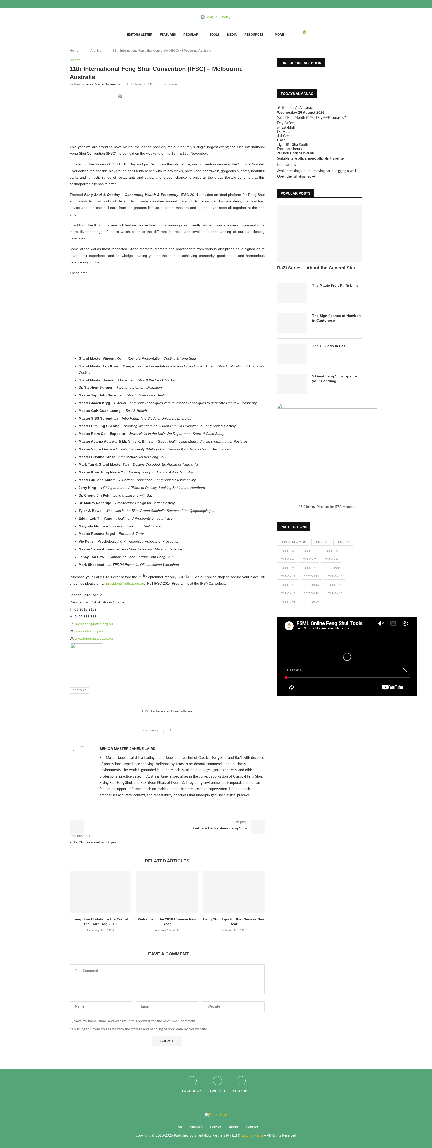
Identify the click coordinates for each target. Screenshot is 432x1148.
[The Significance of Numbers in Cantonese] (292, 323)
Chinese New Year (293, 542)
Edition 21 (287, 602)
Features (168, 34)
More (279, 34)
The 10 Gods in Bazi (329, 346)
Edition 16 (311, 585)
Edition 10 (309, 568)
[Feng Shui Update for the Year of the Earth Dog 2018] (101, 891)
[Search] (294, 34)
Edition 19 (311, 593)
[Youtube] (361, 4)
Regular (191, 34)
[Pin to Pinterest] (189, 731)
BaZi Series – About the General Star (316, 267)
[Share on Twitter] (184, 731)
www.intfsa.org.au (89, 631)
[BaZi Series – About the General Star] (319, 233)
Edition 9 (287, 568)
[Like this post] (174, 731)
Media (232, 34)
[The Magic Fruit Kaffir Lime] (292, 293)
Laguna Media (252, 1135)
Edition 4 (309, 551)
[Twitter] (355, 4)
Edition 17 (335, 585)
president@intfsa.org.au (125, 583)
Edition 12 (287, 576)
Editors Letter (139, 34)
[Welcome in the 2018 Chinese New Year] (167, 891)
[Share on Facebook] (179, 731)
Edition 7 (309, 559)
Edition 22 (311, 602)
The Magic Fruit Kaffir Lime (335, 285)
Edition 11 (333, 568)
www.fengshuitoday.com (94, 638)
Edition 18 (287, 593)
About (233, 1127)
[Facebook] (349, 4)
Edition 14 (335, 576)
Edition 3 (287, 551)
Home (74, 50)
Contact (252, 1127)
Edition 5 (331, 551)
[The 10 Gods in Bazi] (292, 354)
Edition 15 (287, 585)
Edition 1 (321, 542)
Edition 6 (287, 559)
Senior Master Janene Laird (104, 84)
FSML (178, 1127)
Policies (216, 1127)
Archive (96, 50)
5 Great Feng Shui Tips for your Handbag (334, 378)
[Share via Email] (193, 731)
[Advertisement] (167, 316)
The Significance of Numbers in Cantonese (337, 318)
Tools (215, 34)
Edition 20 (335, 593)
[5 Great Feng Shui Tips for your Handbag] (292, 384)
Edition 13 (311, 576)
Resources (254, 34)
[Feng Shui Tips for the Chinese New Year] (234, 891)
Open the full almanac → (296, 176)
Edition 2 (343, 542)
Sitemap (196, 1127)
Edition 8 (79, 690)
